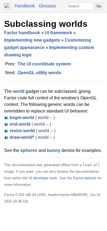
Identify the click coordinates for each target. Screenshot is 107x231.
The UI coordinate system (44, 64)
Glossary (47, 6)
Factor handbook (22, 32)
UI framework (58, 32)
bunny (53, 150)
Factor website (84, 178)
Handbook (25, 6)
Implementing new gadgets (32, 40)
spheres (28, 150)
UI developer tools (43, 178)
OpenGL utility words (39, 72)
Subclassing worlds (46, 24)
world (18, 91)
